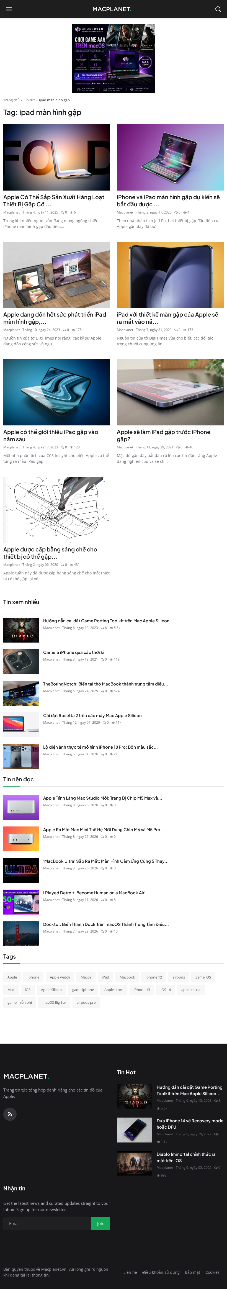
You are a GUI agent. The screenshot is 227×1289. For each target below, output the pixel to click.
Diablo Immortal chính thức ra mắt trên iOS (186, 1157)
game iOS (203, 977)
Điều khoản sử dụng (161, 1272)
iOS (27, 989)
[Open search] (218, 9)
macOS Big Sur (54, 1002)
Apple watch (60, 977)
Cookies (212, 1272)
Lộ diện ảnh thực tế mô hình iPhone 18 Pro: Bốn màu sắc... (100, 746)
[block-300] (113, 58)
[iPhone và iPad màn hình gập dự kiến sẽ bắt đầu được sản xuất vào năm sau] (170, 157)
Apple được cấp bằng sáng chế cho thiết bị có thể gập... (50, 553)
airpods (178, 977)
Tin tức (29, 99)
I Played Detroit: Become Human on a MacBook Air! (94, 892)
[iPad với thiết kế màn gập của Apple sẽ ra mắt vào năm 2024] (170, 275)
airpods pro (86, 1002)
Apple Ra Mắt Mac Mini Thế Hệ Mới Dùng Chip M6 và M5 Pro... (103, 829)
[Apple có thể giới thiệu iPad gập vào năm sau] (56, 392)
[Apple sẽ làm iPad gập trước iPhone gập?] (170, 392)
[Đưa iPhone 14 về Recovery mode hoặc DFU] (134, 1130)
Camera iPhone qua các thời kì (73, 652)
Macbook (127, 977)
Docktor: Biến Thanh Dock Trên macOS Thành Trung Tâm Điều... (106, 924)
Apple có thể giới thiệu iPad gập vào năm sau (50, 435)
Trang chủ (11, 99)
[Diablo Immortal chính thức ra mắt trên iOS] (134, 1163)
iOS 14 (166, 989)
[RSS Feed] (10, 1114)
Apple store (113, 989)
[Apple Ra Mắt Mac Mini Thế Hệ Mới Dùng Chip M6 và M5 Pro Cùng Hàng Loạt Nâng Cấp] (21, 838)
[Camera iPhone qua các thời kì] (21, 661)
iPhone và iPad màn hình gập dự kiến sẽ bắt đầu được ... (168, 200)
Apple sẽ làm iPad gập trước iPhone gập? (163, 435)
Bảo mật (192, 1272)
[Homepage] (113, 9)
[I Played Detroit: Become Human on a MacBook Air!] (21, 902)
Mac (10, 989)
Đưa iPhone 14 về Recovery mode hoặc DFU (190, 1123)
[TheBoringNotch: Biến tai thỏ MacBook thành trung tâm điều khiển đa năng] (21, 693)
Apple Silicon (51, 989)
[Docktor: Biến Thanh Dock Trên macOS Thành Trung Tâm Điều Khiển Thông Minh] (21, 933)
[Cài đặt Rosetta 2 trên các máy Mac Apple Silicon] (21, 724)
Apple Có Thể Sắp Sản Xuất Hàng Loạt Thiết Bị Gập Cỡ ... (53, 200)
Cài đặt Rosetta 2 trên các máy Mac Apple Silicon (92, 715)
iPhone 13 (142, 989)
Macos (86, 977)
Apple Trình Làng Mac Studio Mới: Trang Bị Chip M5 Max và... (102, 797)
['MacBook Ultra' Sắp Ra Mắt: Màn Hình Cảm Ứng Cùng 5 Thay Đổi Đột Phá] (21, 870)
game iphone (83, 989)
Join (100, 1223)
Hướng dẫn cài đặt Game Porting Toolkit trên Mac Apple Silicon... (108, 620)
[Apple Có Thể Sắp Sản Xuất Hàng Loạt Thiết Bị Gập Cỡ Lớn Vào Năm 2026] (56, 157)
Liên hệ (130, 1272)
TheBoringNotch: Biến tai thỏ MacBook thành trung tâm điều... (105, 683)
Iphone (33, 977)
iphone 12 (154, 977)
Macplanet (11, 212)
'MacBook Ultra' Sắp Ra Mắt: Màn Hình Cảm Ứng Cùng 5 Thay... (106, 861)
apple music (191, 989)
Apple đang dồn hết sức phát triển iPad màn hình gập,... (54, 318)
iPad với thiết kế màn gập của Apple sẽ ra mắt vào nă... (167, 318)
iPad (105, 977)
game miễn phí (19, 1002)
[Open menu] (9, 9)
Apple (12, 977)
